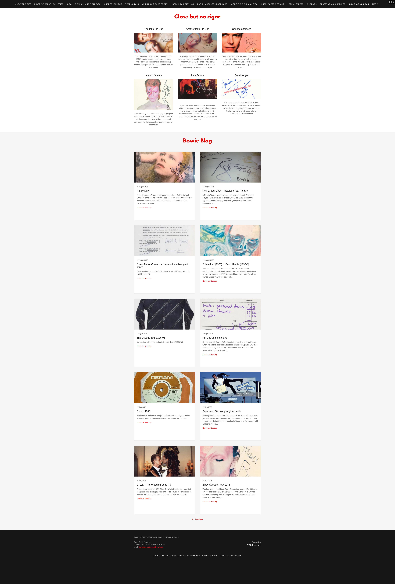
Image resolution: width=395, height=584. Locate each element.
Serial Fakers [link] (296, 4)
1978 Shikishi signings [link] (183, 4)
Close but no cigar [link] (359, 4)
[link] (164, 186)
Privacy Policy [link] (209, 556)
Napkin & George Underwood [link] (212, 4)
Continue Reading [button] (144, 208)
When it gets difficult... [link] (273, 4)
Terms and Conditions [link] (230, 556)
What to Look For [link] (113, 4)
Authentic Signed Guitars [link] (244, 4)
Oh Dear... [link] (312, 4)
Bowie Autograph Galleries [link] (48, 4)
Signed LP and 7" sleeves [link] (87, 4)
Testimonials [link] (132, 4)
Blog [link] (69, 4)
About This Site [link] (23, 4)
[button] (376, 4)
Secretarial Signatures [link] (332, 4)
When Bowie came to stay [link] (155, 4)
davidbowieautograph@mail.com (151, 547)
